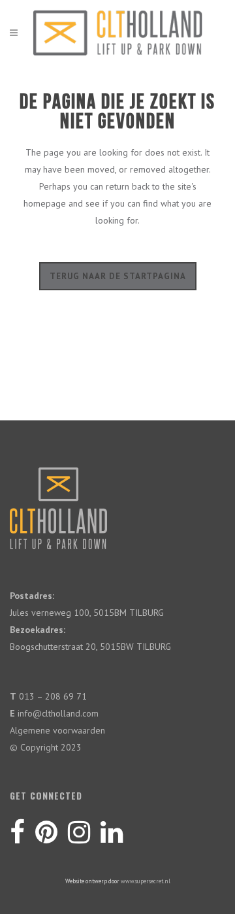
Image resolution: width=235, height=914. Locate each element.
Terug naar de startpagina (118, 276)
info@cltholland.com (58, 713)
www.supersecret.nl (145, 881)
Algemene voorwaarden (57, 730)
